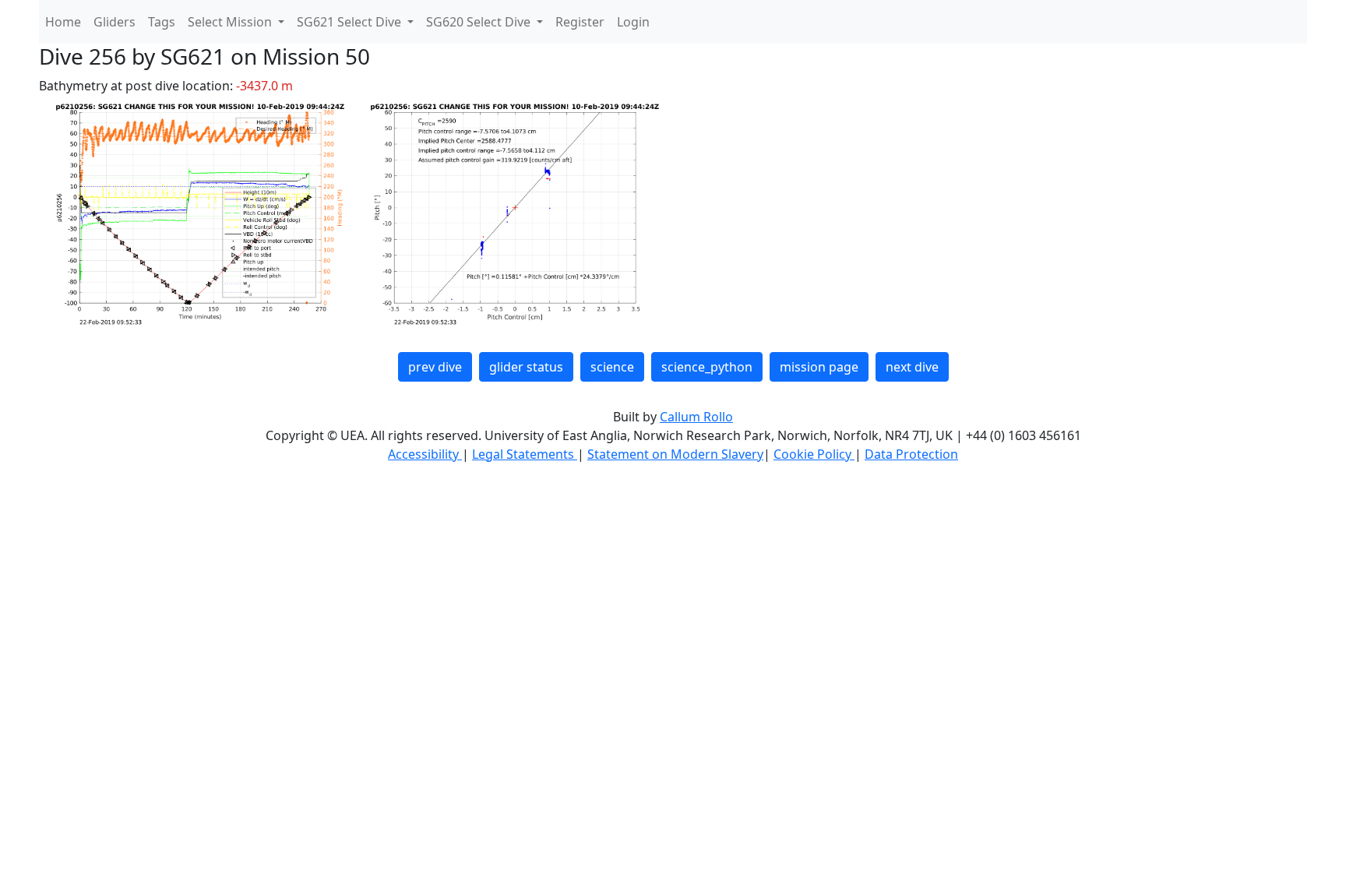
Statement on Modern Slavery (675, 454)
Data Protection (911, 454)
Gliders (114, 21)
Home (63, 21)
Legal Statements (524, 454)
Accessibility (425, 454)
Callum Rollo (696, 416)
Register (579, 21)
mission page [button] (819, 366)
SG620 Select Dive (480, 21)
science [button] (612, 366)
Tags (161, 21)
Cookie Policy (813, 454)
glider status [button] (526, 366)
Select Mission (231, 21)
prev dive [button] (435, 366)
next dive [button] (912, 366)
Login (633, 21)
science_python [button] (706, 366)
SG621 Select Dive (350, 21)
